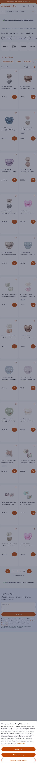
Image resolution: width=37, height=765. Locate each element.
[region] (18, 743)
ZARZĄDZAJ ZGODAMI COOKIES (18, 760)
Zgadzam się (18, 749)
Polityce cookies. (21, 743)
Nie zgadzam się (18, 755)
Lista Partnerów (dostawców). (9, 745)
